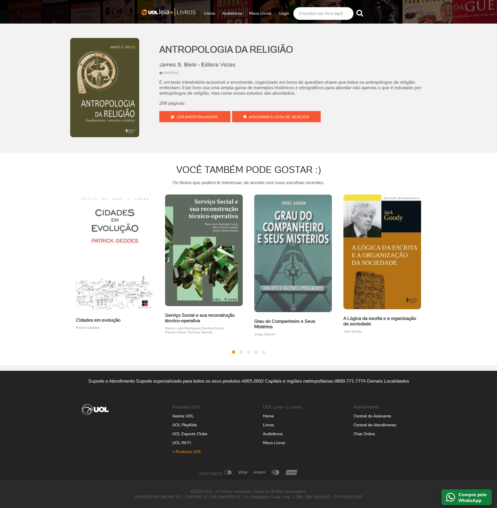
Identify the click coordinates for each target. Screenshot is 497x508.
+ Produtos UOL (187, 451)
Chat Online (364, 433)
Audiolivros (232, 13)
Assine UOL (183, 416)
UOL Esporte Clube (189, 433)
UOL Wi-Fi (181, 442)
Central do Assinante (372, 416)
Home (268, 416)
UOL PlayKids (184, 425)
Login (284, 13)
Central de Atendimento (374, 425)
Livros (209, 13)
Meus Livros (260, 13)
